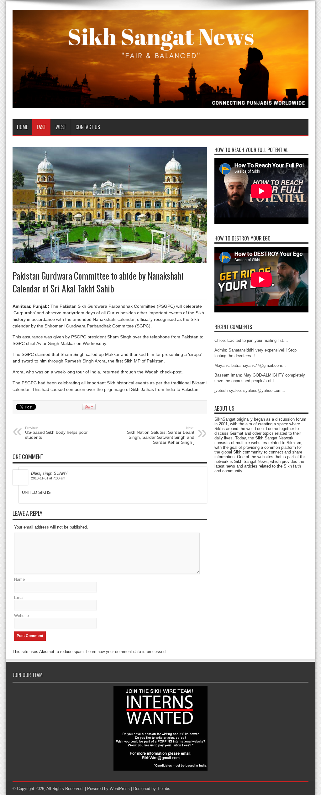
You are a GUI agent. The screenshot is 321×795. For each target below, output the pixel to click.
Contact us (88, 127)
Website (21, 615)
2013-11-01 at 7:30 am (48, 478)
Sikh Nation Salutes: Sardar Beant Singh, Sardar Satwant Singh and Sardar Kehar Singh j (160, 435)
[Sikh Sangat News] (160, 103)
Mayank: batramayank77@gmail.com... (250, 365)
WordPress (120, 788)
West (60, 127)
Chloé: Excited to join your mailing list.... (251, 340)
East (41, 127)
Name (19, 579)
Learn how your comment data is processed (126, 651)
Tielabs (163, 788)
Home (22, 127)
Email (19, 597)
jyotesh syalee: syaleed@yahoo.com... (249, 390)
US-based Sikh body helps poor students (56, 433)
